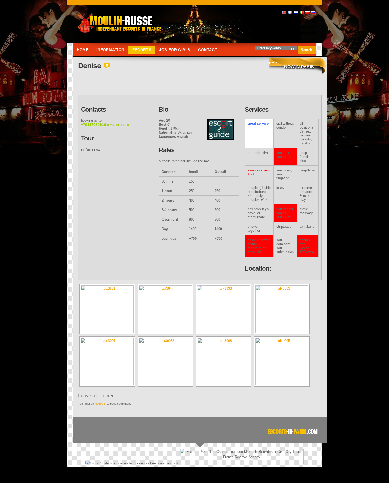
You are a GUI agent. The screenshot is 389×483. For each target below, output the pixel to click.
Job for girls (174, 50)
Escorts (141, 50)
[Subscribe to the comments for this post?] (98, 87)
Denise (89, 66)
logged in (100, 403)
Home (82, 50)
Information (110, 50)
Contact (207, 50)
